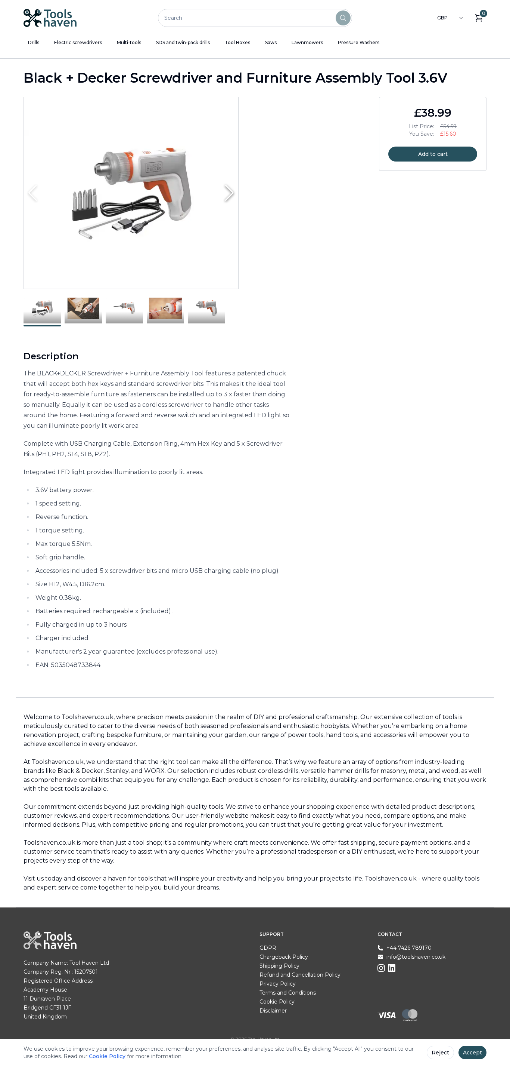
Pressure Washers (358, 42)
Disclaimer (273, 1010)
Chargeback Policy (283, 956)
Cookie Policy (277, 1001)
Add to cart (433, 154)
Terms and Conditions (287, 992)
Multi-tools (129, 42)
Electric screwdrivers (78, 42)
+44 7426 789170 (409, 947)
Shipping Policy (279, 965)
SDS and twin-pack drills (183, 42)
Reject (440, 1052)
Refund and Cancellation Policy (299, 974)
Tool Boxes (237, 42)
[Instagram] (381, 968)
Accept (472, 1052)
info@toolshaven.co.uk (415, 956)
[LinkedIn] (391, 968)
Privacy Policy (277, 983)
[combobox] (451, 17)
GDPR (267, 947)
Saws (271, 42)
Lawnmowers (307, 42)
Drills (33, 42)
